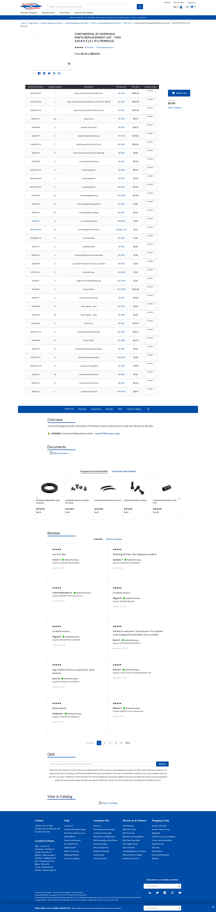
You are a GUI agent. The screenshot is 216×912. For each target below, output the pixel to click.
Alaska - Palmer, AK (42, 864)
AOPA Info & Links (129, 829)
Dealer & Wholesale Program (75, 829)
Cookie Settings (77, 892)
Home (23, 23)
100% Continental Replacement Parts (106, 23)
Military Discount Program (132, 855)
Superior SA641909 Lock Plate (107, 500)
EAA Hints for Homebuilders (133, 837)
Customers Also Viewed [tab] (124, 471)
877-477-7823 (179, 3)
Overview (82, 409)
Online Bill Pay (69, 837)
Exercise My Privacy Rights (61, 892)
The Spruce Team (100, 858)
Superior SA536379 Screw (135, 500)
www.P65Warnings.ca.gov (107, 433)
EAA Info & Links (129, 833)
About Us (96, 826)
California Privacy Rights (43, 892)
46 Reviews (89, 47)
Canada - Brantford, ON (44, 867)
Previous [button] (37, 498)
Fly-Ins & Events (129, 847)
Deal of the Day (158, 844)
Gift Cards (156, 847)
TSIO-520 (127, 23)
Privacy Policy (82, 895)
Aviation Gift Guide (159, 826)
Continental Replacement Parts (77, 23)
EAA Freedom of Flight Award (104, 837)
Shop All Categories (29, 12)
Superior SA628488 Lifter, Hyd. (164, 501)
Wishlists (167, 3)
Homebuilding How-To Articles (134, 851)
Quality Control (70, 847)
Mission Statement (100, 847)
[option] (49, 498)
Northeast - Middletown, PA (45, 858)
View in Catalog (134, 409)
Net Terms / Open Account (74, 833)
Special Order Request (160, 855)
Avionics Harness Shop (161, 829)
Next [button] (179, 498)
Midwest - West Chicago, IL (45, 855)
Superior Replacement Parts (51, 23)
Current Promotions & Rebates (164, 837)
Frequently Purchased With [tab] (94, 471)
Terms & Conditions (72, 858)
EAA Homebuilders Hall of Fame (105, 840)
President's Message (101, 851)
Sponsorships (98, 855)
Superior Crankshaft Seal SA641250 (48, 501)
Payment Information (72, 840)
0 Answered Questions (105, 47)
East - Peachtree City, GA (44, 861)
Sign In (176, 7)
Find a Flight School (130, 844)
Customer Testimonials (102, 833)
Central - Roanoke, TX (43, 852)
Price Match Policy (71, 844)
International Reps (100, 844)
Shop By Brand (48, 12)
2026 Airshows (128, 826)
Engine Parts (33, 23)
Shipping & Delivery (71, 855)
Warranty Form (61, 453)
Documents (96, 409)
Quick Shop (49, 513)
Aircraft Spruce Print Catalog (104, 829)
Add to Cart (181, 93)
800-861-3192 (55, 829)
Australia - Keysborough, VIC (45, 870)
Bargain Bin (156, 833)
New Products (157, 851)
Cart (191, 7)
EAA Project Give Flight (131, 840)
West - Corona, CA (42, 846)
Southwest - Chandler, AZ (45, 849)
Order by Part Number (83, 12)
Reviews (109, 409)
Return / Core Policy (71, 851)
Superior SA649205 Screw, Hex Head (77, 501)
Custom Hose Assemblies (162, 840)
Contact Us (191, 3)
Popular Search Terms (131, 858)
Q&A (120, 409)
